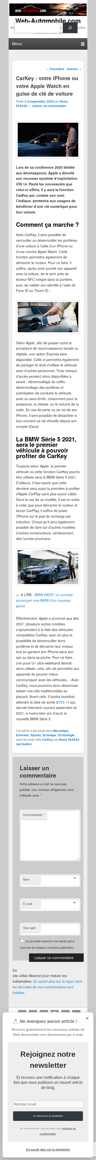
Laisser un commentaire (49, 106)
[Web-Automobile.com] (48, 14)
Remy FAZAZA (69, 739)
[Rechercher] (70, 27)
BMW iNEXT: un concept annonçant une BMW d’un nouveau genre (44, 600)
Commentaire (33, 814)
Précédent (55, 69)
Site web (29, 927)
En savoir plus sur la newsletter (48, 1149)
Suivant (74, 69)
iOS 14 (64, 702)
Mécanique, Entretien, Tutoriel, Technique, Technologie (45, 732)
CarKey (47, 739)
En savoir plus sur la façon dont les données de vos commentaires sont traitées (47, 987)
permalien (24, 744)
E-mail (27, 903)
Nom (26, 879)
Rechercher (46, 20)
